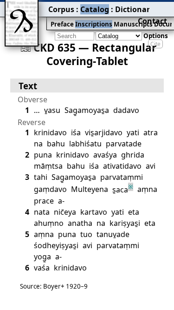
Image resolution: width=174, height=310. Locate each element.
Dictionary (134, 9)
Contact (152, 21)
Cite (155, 44)
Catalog (94, 9)
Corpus (61, 9)
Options (155, 36)
